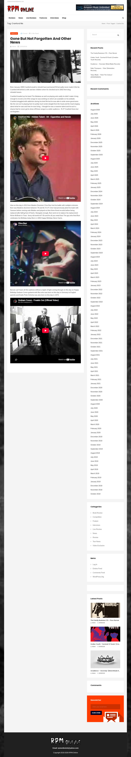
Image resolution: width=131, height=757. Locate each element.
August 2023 (95, 257)
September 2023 (97, 253)
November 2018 (96, 490)
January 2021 (96, 383)
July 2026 (94, 114)
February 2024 (96, 232)
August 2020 (95, 404)
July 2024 (94, 212)
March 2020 (95, 424)
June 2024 (94, 216)
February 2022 (96, 330)
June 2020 (94, 412)
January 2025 (96, 187)
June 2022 (94, 314)
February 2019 (96, 477)
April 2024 (94, 224)
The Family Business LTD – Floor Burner (104, 53)
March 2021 (95, 375)
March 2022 (95, 326)
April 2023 (94, 273)
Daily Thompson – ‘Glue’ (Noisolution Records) (102, 69)
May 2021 (94, 367)
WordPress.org (98, 577)
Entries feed (97, 568)
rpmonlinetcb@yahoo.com (16, 1)
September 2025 (97, 155)
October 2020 (95, 396)
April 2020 (94, 420)
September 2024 (97, 204)
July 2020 (94, 408)
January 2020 (96, 432)
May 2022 (94, 318)
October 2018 (95, 494)
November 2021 (96, 343)
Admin (14, 46)
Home (103, 23)
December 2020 (96, 388)
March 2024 (95, 228)
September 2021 (97, 351)
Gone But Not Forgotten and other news (40, 40)
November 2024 (96, 195)
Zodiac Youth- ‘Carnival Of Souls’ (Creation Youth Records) (104, 58)
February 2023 (96, 281)
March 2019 (95, 473)
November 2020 (96, 392)
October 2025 (95, 151)
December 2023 (96, 240)
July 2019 (94, 457)
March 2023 (95, 277)
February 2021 (96, 379)
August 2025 (95, 159)
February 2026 (96, 134)
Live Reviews (31, 18)
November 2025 (96, 146)
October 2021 (95, 347)
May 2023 (94, 269)
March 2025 (95, 179)
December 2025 (96, 142)
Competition (97, 517)
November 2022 (96, 294)
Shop (64, 18)
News (21, 18)
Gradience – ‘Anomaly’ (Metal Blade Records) (105, 64)
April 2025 (94, 175)
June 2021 (94, 363)
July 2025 (94, 163)
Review (95, 537)
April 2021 (94, 371)
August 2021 (95, 355)
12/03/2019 (23, 46)
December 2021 (96, 338)
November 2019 (96, 441)
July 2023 (94, 261)
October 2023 (95, 249)
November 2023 (96, 244)
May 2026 (94, 122)
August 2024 (95, 208)
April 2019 (94, 469)
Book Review (97, 513)
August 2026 (95, 110)
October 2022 (95, 298)
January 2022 (96, 334)
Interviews (54, 18)
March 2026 (95, 130)
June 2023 (94, 265)
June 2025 (94, 167)
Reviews (12, 18)
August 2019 (95, 453)
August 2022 (95, 306)
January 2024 (96, 236)
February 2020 (96, 428)
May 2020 (94, 416)
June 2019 (94, 461)
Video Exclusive (98, 545)
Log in (95, 564)
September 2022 (97, 302)
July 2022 (94, 310)
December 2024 (96, 191)
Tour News (97, 541)
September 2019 (97, 449)
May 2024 (94, 220)
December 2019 (96, 437)
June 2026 (94, 118)
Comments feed (99, 573)
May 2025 (94, 171)
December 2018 (96, 486)
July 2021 (94, 359)
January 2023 (96, 285)
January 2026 (96, 138)
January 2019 (96, 481)
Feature (14, 33)
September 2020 (97, 400)
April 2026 (94, 126)
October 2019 (95, 445)
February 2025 (96, 183)
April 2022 (94, 322)
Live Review (97, 529)
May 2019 (94, 465)
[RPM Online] (20, 9)
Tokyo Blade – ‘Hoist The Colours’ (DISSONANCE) (101, 76)
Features (43, 18)
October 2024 (95, 200)
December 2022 (96, 289)
